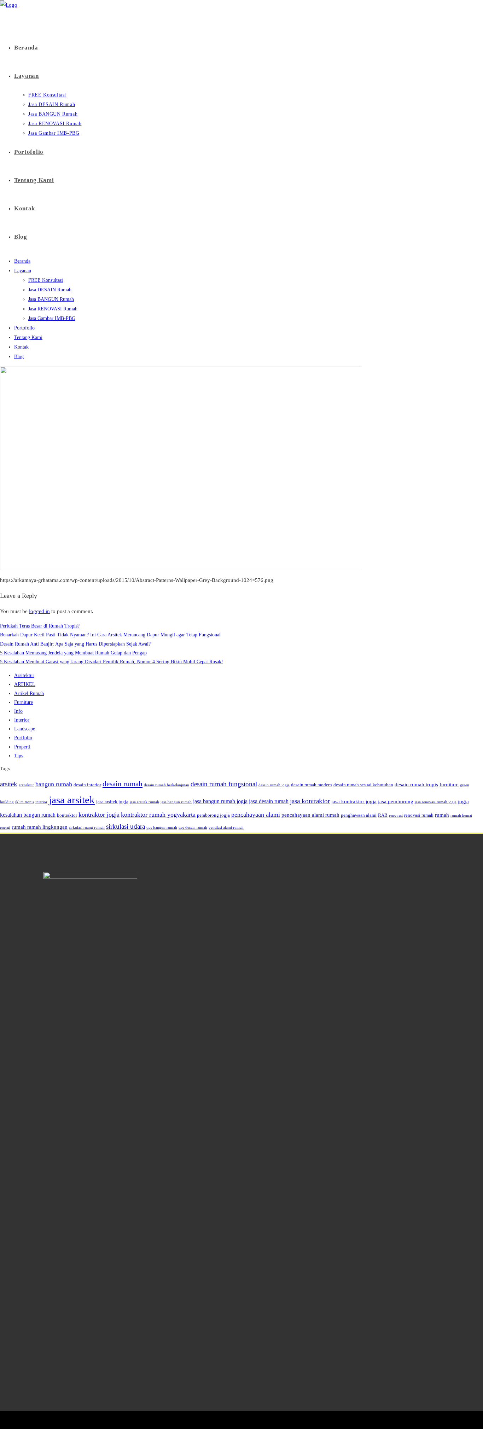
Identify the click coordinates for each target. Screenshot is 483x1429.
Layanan (22, 270)
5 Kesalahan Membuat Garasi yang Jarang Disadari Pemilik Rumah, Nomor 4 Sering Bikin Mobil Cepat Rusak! (111, 661)
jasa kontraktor (310, 801)
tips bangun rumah (161, 827)
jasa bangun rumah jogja (220, 801)
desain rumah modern (311, 784)
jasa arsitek (72, 799)
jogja (463, 801)
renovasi (396, 815)
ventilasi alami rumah (226, 827)
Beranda (22, 261)
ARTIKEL (24, 684)
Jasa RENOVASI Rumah (52, 308)
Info (18, 711)
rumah (442, 815)
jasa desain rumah (269, 801)
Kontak (21, 347)
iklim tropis (24, 802)
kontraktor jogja (99, 814)
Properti (22, 747)
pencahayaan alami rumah (310, 815)
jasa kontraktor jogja (354, 801)
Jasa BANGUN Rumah (51, 299)
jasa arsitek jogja (112, 801)
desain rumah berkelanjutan (166, 785)
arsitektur (26, 785)
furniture (449, 784)
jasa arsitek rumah (144, 802)
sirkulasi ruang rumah (87, 827)
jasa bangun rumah (176, 802)
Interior (21, 720)
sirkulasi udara (125, 826)
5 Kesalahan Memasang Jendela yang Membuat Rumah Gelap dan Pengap (73, 652)
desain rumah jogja (274, 785)
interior (41, 802)
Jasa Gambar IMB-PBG (51, 318)
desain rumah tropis (416, 784)
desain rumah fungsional (224, 784)
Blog (19, 356)
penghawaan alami (359, 815)
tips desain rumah (193, 827)
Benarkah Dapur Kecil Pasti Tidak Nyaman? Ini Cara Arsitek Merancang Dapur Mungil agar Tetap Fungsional (110, 634)
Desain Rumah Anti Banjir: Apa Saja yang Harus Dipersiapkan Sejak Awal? (75, 644)
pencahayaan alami (255, 814)
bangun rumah (53, 784)
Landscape (24, 728)
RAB (383, 815)
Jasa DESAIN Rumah (49, 289)
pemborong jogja (213, 815)
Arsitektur (24, 675)
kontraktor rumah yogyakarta (158, 814)
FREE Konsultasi (45, 280)
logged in (39, 611)
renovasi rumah (418, 815)
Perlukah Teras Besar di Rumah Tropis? (40, 626)
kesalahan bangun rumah (28, 814)
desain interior (87, 784)
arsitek (8, 784)
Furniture (23, 702)
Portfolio (23, 737)
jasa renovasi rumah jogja (435, 802)
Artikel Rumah (29, 693)
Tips (18, 755)
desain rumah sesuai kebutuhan (363, 784)
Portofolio (24, 328)
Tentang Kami (28, 337)
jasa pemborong (395, 801)
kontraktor (67, 815)
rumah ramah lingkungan (40, 827)
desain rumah (122, 784)
